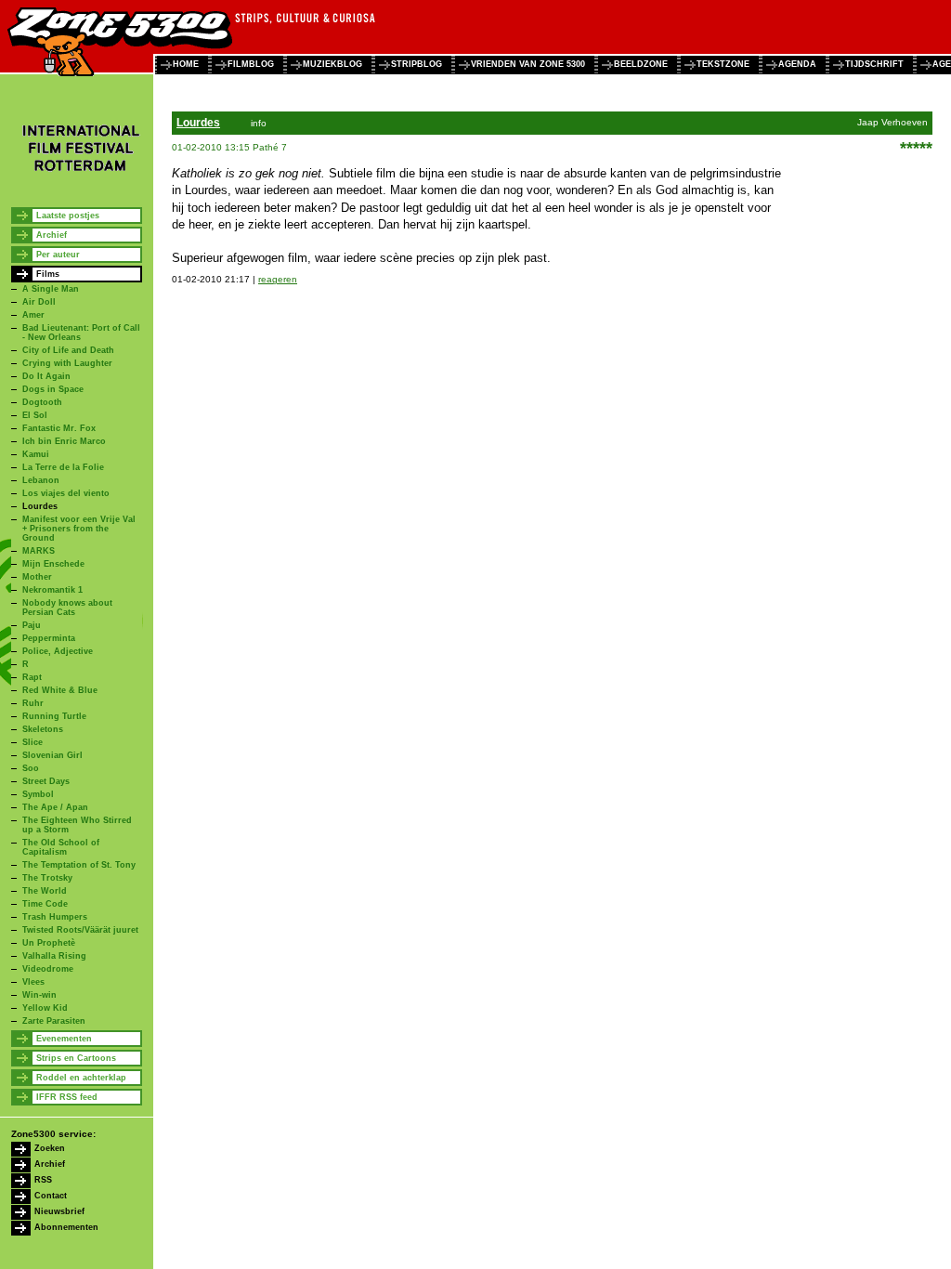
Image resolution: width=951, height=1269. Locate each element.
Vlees (33, 982)
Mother (37, 577)
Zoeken (49, 1148)
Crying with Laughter (67, 363)
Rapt (32, 677)
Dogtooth (42, 402)
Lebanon (40, 480)
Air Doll (39, 302)
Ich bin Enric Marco (64, 441)
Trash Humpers (54, 917)
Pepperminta (48, 638)
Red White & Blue (60, 690)
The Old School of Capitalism (60, 847)
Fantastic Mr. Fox (59, 428)
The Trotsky (47, 878)
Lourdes (40, 506)
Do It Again (46, 376)
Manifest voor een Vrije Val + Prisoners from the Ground (79, 529)
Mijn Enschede (53, 564)
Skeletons (42, 729)
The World (44, 891)
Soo (30, 768)
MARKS (38, 551)
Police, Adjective (57, 651)
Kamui (35, 454)
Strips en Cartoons (76, 1058)
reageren (277, 279)
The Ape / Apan (55, 807)
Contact (50, 1195)
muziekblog (332, 64)
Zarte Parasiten (53, 1021)
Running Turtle (54, 716)
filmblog (251, 64)
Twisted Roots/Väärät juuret (80, 930)
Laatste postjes (67, 215)
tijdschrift (874, 64)
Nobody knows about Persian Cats (67, 607)
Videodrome (47, 969)
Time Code (45, 904)
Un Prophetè (48, 943)
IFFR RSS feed (67, 1097)
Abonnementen (66, 1227)
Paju (31, 625)
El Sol (34, 415)
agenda (797, 64)
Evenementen (64, 1038)
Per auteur (58, 254)
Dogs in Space (53, 389)
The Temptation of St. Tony (79, 865)
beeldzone (641, 64)
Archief (51, 235)
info (259, 123)
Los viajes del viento (66, 493)
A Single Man (50, 289)
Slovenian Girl (52, 755)
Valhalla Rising (54, 956)
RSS (43, 1179)
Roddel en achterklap (81, 1077)
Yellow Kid (45, 1008)
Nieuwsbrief (59, 1211)
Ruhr (33, 703)
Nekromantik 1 (52, 590)
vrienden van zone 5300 (528, 64)
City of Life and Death (68, 350)
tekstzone (723, 64)
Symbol (38, 794)
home (186, 64)
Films (47, 274)
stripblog (416, 64)
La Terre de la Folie (63, 467)
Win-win (39, 995)
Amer (33, 315)
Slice (32, 742)
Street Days (46, 781)
